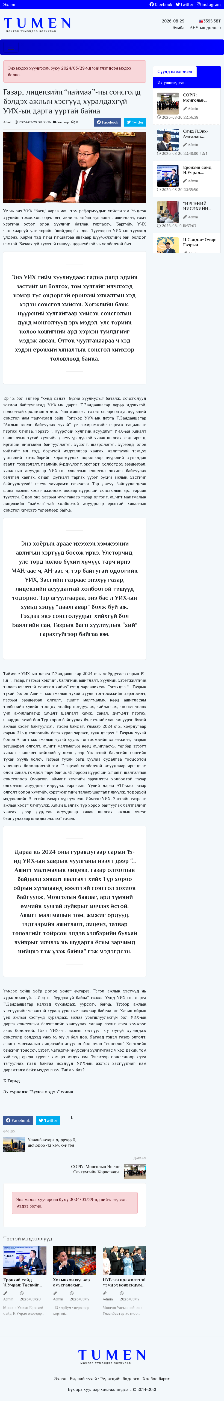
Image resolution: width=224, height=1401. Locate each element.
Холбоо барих (156, 1378)
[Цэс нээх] (11, 47)
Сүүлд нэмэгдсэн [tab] (174, 71)
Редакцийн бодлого (119, 1378)
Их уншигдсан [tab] (171, 82)
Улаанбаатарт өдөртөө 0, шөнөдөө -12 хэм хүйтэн (52, 1142)
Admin (8, 122)
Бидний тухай (83, 1378)
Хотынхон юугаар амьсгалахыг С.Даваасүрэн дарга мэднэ (74, 1287)
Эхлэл (9, 4)
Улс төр (63, 122)
